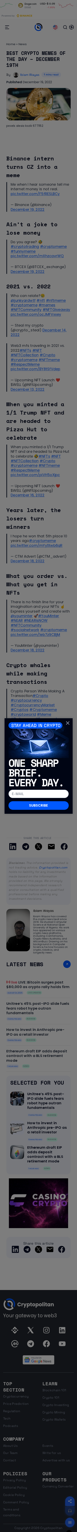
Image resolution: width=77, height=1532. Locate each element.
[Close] (67, 723)
